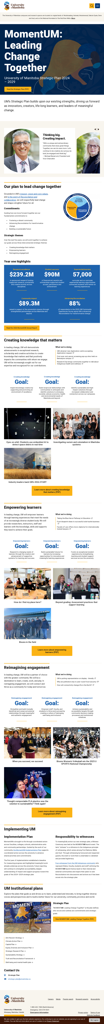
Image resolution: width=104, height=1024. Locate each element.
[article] (52, 59)
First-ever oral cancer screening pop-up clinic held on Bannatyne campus (77, 357)
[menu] (97, 5)
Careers (51, 999)
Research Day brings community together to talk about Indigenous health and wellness (78, 363)
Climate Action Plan (13, 941)
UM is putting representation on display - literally (75, 678)
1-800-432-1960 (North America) (42, 1007)
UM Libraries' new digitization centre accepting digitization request (75, 352)
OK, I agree (94, 1020)
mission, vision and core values (34, 194)
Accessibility (95, 999)
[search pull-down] (91, 5)
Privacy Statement (53, 1021)
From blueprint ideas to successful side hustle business (78, 522)
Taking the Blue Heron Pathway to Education (73, 518)
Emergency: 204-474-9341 (39, 1010)
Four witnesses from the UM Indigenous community (75, 863)
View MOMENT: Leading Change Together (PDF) (74, 919)
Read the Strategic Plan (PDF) (18, 89)
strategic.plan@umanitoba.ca (19, 979)
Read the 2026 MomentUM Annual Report (21, 328)
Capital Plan (10, 944)
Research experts (82, 999)
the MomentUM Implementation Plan (27, 850)
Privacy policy (83, 1013)
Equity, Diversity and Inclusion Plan (19, 948)
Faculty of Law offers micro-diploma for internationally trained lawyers (78, 528)
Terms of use (95, 1013)
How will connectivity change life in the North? (74, 685)
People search (68, 999)
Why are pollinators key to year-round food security (76, 682)
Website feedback (93, 1015)
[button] (95, 129)
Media (58, 999)
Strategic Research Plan (15, 951)
